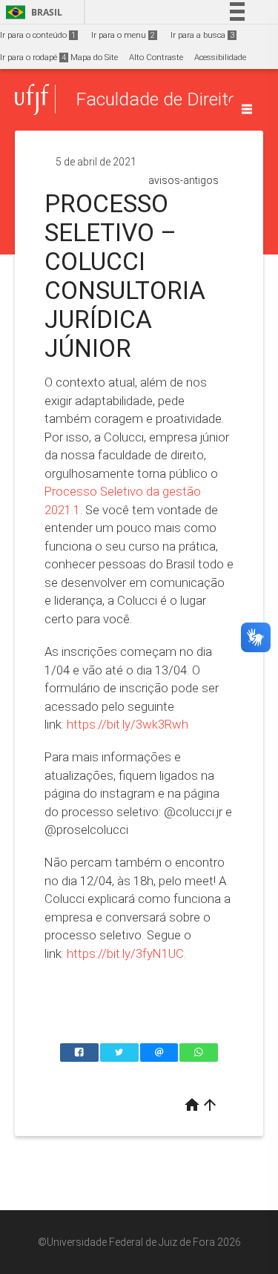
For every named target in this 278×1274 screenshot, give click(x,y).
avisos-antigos (183, 180)
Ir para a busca (202, 35)
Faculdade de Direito (157, 99)
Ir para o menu (123, 35)
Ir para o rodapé (33, 57)
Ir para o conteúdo (38, 35)
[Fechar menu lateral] (246, 109)
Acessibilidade (220, 57)
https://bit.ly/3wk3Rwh (127, 724)
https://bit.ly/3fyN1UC (125, 953)
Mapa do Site (94, 57)
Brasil (31, 12)
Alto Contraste (156, 57)
